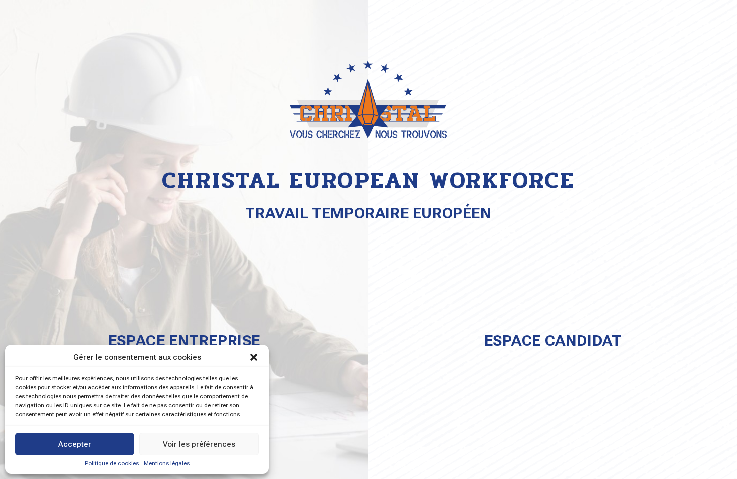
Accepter (74, 444)
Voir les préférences (199, 444)
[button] (254, 357)
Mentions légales (167, 463)
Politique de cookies (112, 463)
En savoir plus (553, 375)
